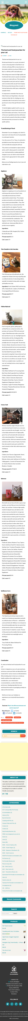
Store (3, 877)
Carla (10, 55)
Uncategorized (5, 885)
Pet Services (5, 858)
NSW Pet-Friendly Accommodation (10, 855)
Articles (10, 32)
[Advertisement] (14, 757)
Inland (3, 836)
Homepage (3, 32)
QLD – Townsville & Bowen (9, 872)
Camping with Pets (6, 820)
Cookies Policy (14, 992)
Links (3, 839)
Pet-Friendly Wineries (7, 861)
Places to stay (5, 863)
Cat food (9, 717)
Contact (4, 826)
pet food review (7, 720)
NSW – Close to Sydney (8, 844)
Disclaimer (14, 994)
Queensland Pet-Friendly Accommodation (12, 874)
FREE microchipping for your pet (10, 834)
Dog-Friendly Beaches (7, 831)
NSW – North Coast (7, 853)
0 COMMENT (4, 55)
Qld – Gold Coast (6, 866)
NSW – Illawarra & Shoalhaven (9, 850)
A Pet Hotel (5, 807)
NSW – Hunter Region (7, 847)
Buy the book (5, 817)
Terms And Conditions (14, 989)
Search (15, 913)
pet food (17, 717)
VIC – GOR (5, 888)
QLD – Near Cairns (7, 869)
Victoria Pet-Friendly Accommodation (11, 890)
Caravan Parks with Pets (8, 823)
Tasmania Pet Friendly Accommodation (11, 882)
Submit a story (5, 880)
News (3, 842)
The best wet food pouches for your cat (13, 722)
